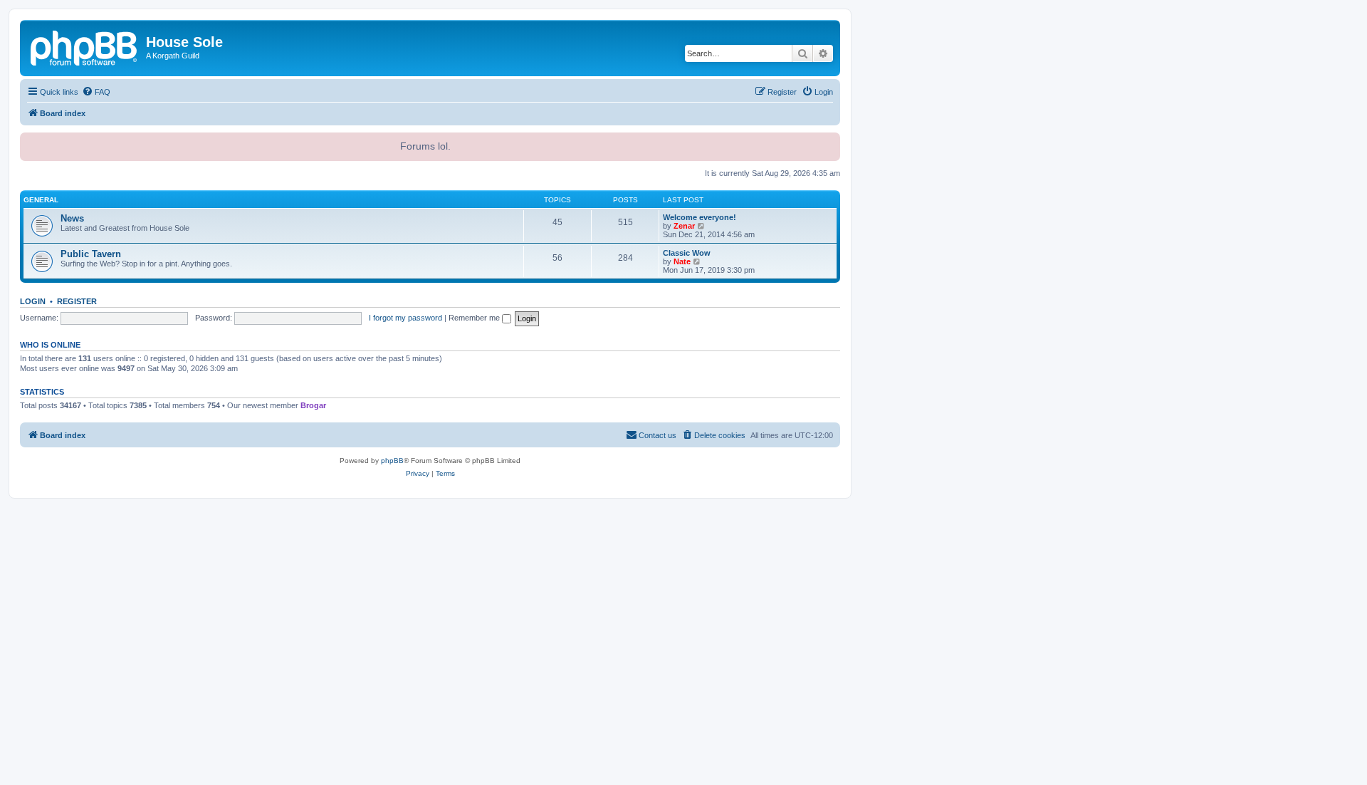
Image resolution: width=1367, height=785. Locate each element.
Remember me (475, 317)
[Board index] (84, 46)
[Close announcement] (828, 142)
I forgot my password (405, 317)
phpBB (392, 460)
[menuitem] (96, 91)
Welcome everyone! (699, 217)
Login (33, 301)
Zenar (684, 226)
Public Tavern (91, 254)
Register (77, 301)
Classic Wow (687, 253)
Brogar (313, 405)
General (40, 200)
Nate (682, 261)
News (72, 218)
